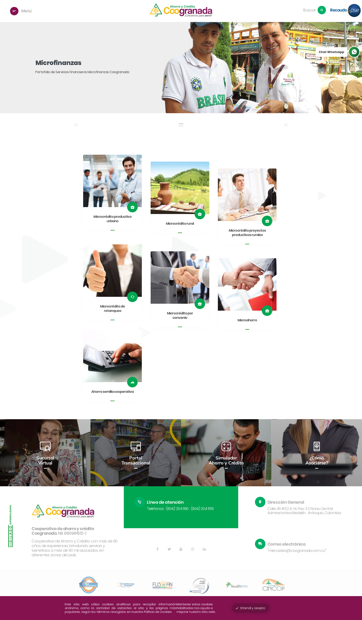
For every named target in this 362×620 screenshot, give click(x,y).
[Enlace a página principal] (181, 11)
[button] (353, 453)
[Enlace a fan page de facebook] (157, 549)
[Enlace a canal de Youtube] (181, 549)
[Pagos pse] (354, 11)
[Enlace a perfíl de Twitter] (169, 549)
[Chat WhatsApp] (354, 52)
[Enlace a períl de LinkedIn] (204, 549)
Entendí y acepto (250, 608)
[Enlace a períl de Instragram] (193, 549)
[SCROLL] (352, 29)
